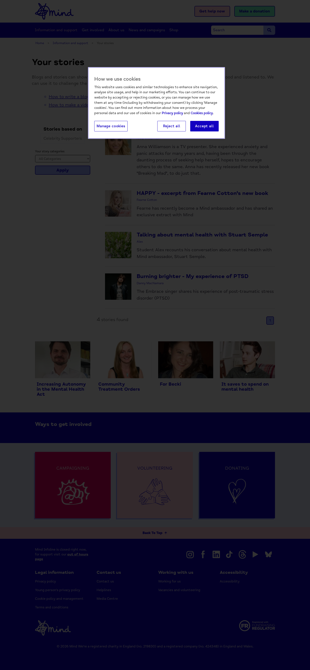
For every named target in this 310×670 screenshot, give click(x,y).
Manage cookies (111, 126)
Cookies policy (202, 113)
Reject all (171, 126)
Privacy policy (172, 113)
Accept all (204, 126)
